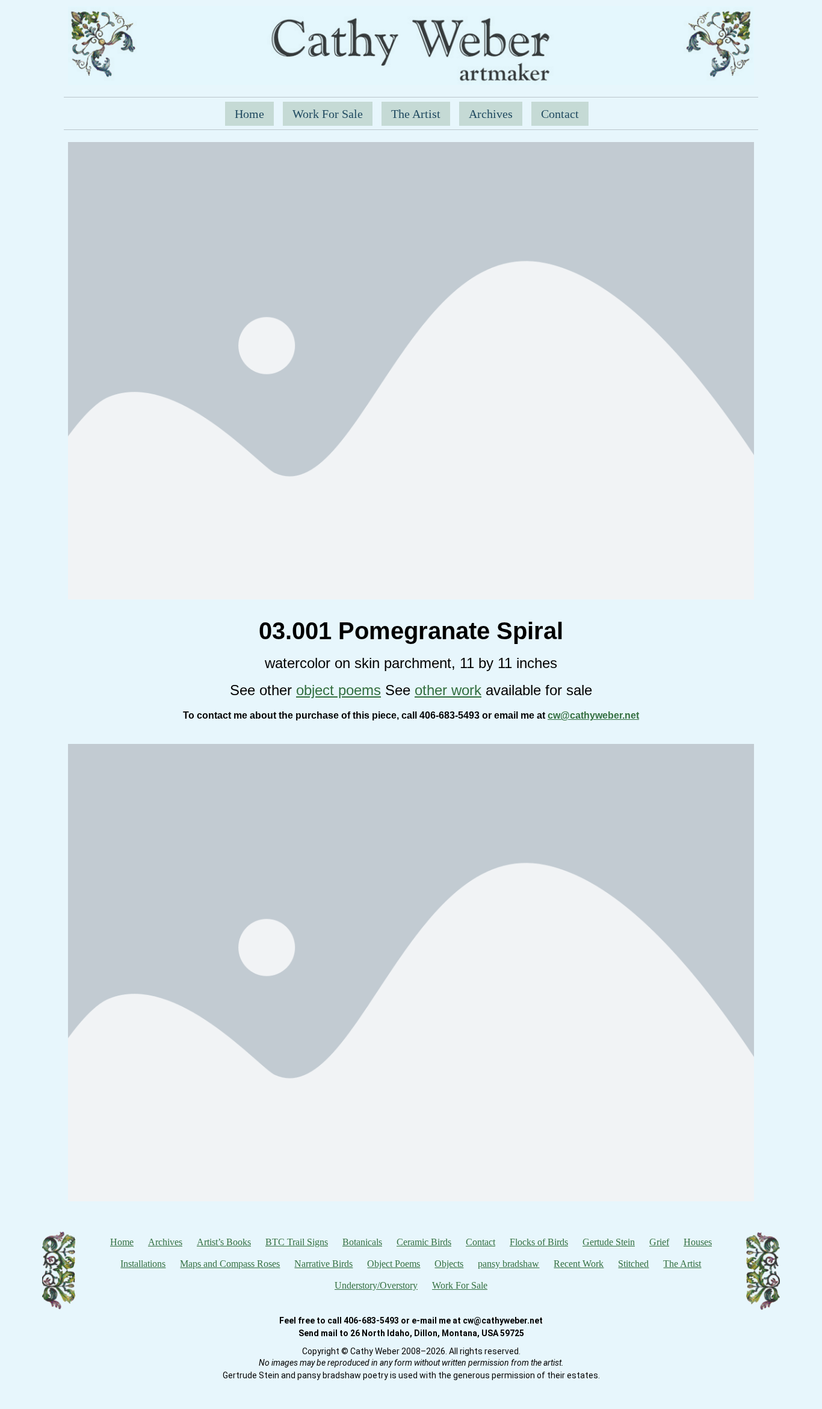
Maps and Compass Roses (230, 1264)
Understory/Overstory (376, 1285)
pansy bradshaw (508, 1264)
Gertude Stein (609, 1242)
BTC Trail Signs (296, 1242)
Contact (560, 113)
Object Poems (393, 1264)
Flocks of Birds (539, 1242)
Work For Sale (327, 113)
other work (448, 690)
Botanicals (362, 1242)
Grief (659, 1242)
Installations (142, 1264)
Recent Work (579, 1264)
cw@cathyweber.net (593, 715)
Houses (698, 1242)
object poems (338, 690)
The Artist (415, 113)
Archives (491, 113)
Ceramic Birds (424, 1242)
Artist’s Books (224, 1242)
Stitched (633, 1264)
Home (249, 113)
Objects (448, 1264)
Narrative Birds (323, 1264)
